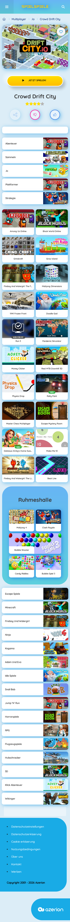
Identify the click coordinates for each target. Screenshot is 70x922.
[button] (63, 7)
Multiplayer (19, 19)
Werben (16, 871)
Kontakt (16, 864)
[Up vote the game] (55, 115)
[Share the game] (15, 115)
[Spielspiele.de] (4, 19)
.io (33, 19)
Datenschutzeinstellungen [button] (27, 826)
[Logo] (35, 7)
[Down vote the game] (35, 115)
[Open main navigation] (7, 7)
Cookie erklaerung (23, 841)
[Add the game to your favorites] (61, 31)
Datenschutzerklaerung (26, 834)
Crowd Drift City (50, 19)
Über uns (17, 856)
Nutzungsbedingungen (25, 849)
